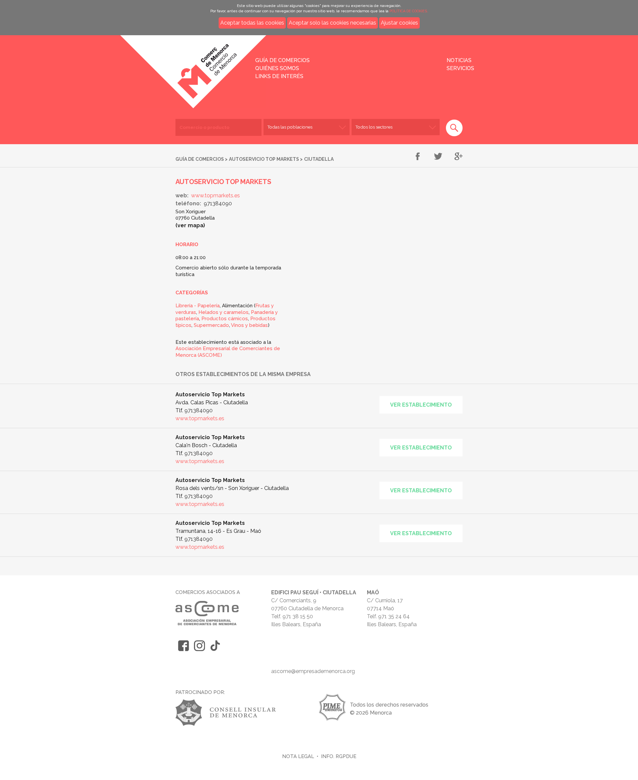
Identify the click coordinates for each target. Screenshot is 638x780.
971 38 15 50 (297, 616)
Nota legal (298, 756)
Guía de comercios (282, 60)
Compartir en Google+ (458, 156)
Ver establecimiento (421, 405)
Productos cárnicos (224, 319)
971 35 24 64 (394, 616)
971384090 (218, 203)
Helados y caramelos (223, 312)
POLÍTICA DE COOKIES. (408, 11)
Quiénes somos (277, 68)
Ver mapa (190, 225)
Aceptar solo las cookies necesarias (332, 23)
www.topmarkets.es (215, 195)
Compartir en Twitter (438, 156)
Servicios (460, 68)
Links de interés (279, 76)
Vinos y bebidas (249, 325)
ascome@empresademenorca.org (313, 671)
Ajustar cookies (399, 23)
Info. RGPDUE (338, 756)
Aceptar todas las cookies (252, 23)
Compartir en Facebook (418, 156)
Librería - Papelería (197, 306)
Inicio (147, 67)
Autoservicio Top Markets (264, 159)
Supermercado (211, 325)
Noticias (459, 60)
